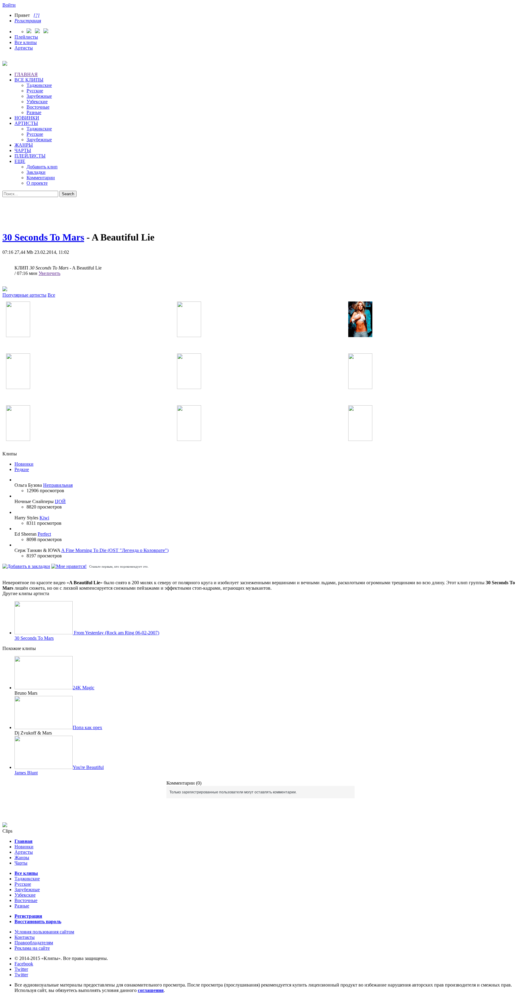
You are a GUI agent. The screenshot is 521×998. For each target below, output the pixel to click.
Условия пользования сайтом (44, 931)
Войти (9, 5)
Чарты (20, 863)
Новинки (23, 464)
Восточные (38, 107)
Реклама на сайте (32, 948)
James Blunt (26, 772)
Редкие (21, 469)
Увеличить (49, 273)
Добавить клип (42, 166)
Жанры (21, 857)
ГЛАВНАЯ (26, 74)
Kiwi (44, 517)
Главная (23, 841)
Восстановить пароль (37, 921)
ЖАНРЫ (23, 145)
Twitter (21, 969)
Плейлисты (26, 37)
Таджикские (39, 85)
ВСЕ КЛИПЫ (28, 79)
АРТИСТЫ (26, 123)
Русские (35, 90)
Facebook (23, 963)
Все (51, 295)
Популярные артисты (24, 295)
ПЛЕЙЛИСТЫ (30, 155)
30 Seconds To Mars (43, 237)
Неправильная (58, 485)
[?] (36, 15)
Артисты (23, 47)
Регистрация (27, 20)
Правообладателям (33, 942)
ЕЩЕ (19, 161)
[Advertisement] (260, 210)
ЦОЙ (60, 501)
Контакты (24, 937)
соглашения (151, 990)
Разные (34, 112)
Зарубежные (39, 96)
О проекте (37, 183)
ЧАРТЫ (22, 150)
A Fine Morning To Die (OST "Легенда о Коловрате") (115, 550)
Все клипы (25, 42)
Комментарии (41, 177)
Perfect (44, 534)
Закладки (36, 172)
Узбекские (37, 101)
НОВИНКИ (26, 117)
